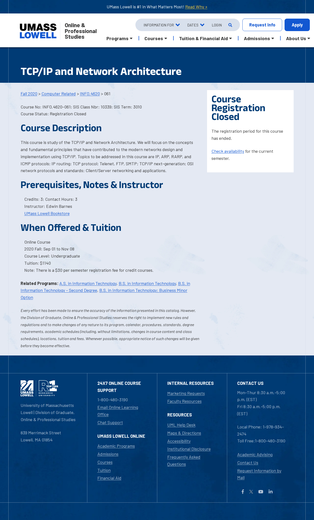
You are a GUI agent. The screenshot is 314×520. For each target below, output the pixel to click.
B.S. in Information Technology (147, 283)
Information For (159, 25)
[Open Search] (230, 25)
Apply (297, 24)
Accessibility (179, 441)
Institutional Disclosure (189, 448)
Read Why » (196, 6)
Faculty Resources (184, 401)
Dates (192, 25)
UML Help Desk (181, 424)
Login (217, 25)
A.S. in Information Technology (88, 283)
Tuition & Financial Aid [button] (203, 38)
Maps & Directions (184, 433)
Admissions (107, 454)
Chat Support (110, 422)
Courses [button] (153, 38)
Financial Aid (109, 478)
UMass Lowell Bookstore (47, 213)
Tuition (104, 470)
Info (262, 24)
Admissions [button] (257, 38)
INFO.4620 (90, 93)
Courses (105, 462)
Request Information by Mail (259, 474)
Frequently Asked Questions (183, 460)
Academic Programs (116, 446)
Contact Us (247, 462)
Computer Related (58, 93)
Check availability (227, 151)
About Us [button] (296, 38)
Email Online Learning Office (117, 410)
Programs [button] (117, 38)
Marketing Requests (186, 393)
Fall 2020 (29, 93)
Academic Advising (255, 454)
